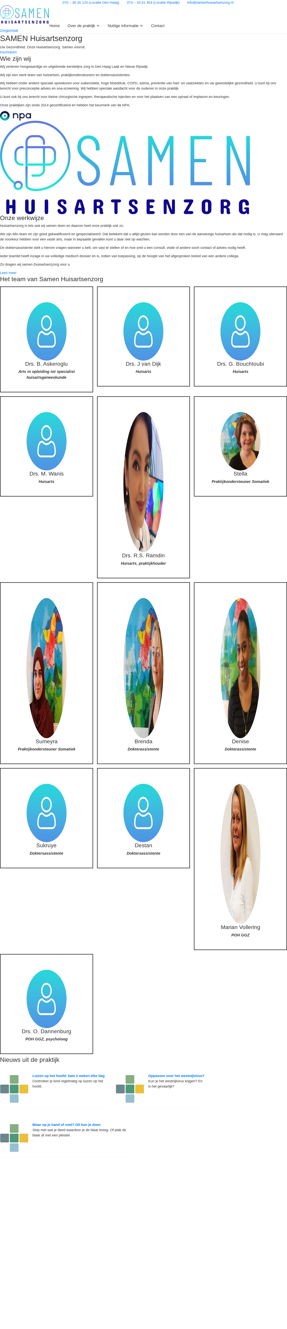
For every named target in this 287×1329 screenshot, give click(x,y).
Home (54, 26)
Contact (158, 26)
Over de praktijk (12, 1188)
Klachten (7, 1212)
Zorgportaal (9, 1194)
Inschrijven (8, 1200)
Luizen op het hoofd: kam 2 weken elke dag (68, 1076)
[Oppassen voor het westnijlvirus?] (130, 1089)
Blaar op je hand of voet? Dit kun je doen (66, 1125)
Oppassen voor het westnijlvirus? (176, 1076)
